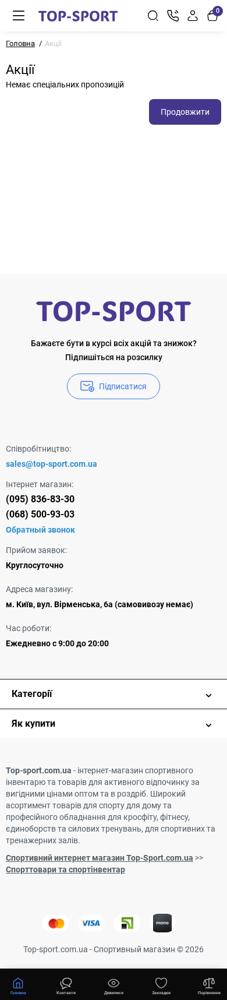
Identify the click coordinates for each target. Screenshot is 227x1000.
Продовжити (185, 112)
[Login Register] (192, 15)
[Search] (153, 15)
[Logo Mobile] (78, 16)
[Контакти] (173, 15)
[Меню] (18, 16)
